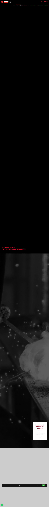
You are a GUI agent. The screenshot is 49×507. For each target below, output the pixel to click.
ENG (47, 1)
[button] (2, 505)
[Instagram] (41, 1)
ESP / (45, 1)
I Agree (43, 485)
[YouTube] (42, 1)
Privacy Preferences (38, 485)
